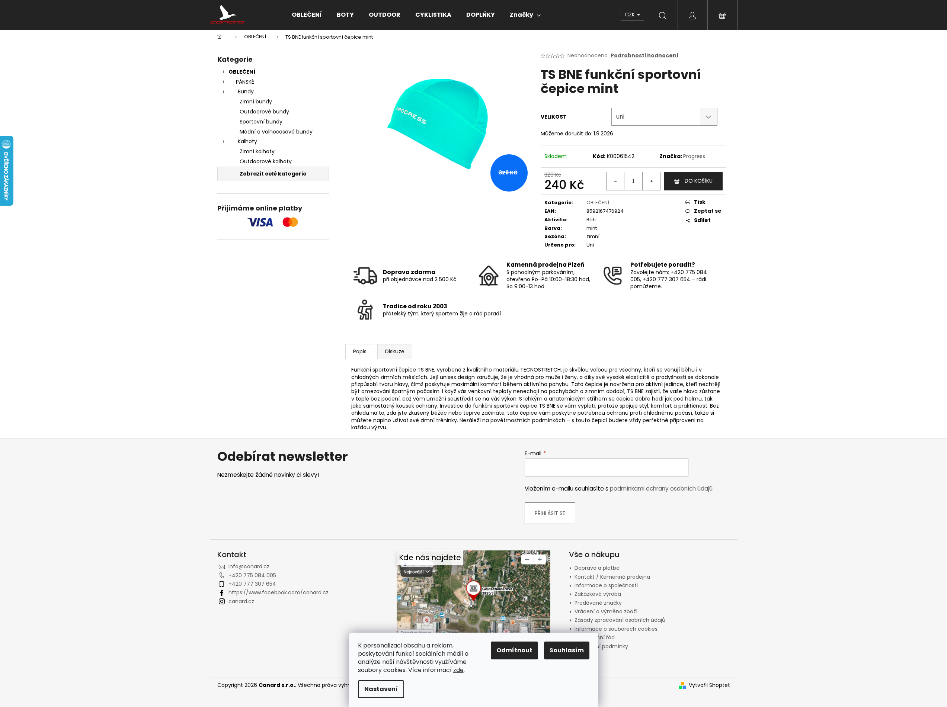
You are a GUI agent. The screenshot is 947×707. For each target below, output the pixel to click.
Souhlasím (567, 650)
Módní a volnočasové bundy (276, 131)
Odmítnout (514, 650)
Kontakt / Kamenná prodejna (612, 577)
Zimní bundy (256, 101)
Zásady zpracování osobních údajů (620, 620)
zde (458, 670)
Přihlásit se (550, 513)
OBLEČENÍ (241, 71)
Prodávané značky (598, 603)
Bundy (246, 91)
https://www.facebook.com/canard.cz (278, 592)
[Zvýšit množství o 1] (651, 181)
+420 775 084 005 (252, 575)
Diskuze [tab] (394, 351)
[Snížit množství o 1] (615, 181)
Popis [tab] (360, 351)
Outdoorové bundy (264, 111)
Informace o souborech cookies (616, 629)
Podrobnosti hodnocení (644, 55)
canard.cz (241, 601)
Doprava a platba (597, 568)
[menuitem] (306, 15)
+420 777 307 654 (252, 584)
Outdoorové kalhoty (266, 161)
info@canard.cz (248, 566)
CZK (630, 14)
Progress (694, 156)
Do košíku (699, 180)
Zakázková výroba (598, 594)
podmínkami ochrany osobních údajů (661, 488)
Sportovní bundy (261, 121)
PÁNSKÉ (245, 82)
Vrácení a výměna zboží (606, 611)
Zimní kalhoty (257, 151)
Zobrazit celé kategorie (273, 173)
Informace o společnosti (606, 585)
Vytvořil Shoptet (709, 685)
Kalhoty (247, 141)
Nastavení (381, 689)
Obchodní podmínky (601, 646)
